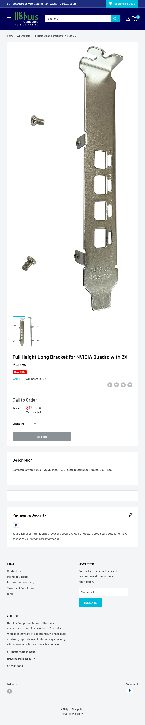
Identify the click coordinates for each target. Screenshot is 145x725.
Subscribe (90, 602)
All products (23, 35)
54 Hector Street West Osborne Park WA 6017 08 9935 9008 (41, 3)
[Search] (115, 18)
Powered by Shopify (72, 713)
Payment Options (17, 576)
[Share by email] (129, 384)
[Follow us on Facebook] (9, 691)
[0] (135, 18)
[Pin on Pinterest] (116, 384)
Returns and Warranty (20, 582)
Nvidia (16, 379)
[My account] (128, 19)
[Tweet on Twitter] (123, 384)
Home (10, 35)
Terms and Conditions (20, 588)
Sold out (42, 436)
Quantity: (18, 423)
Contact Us (14, 571)
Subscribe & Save (124, 3)
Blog (10, 593)
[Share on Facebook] (109, 384)
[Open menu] (9, 18)
